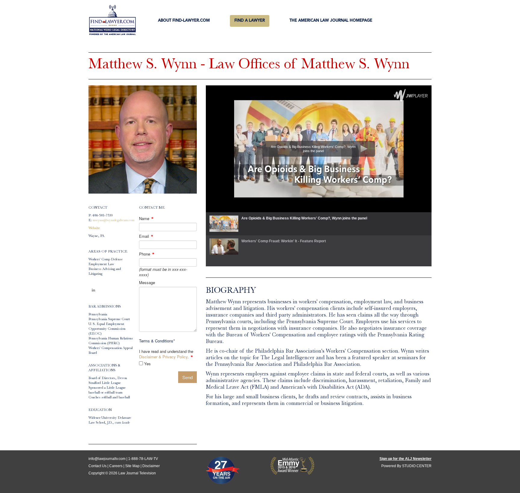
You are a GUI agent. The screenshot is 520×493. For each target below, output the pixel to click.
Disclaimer (151, 466)
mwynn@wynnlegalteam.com (114, 220)
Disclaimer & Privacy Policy (163, 357)
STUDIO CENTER (417, 466)
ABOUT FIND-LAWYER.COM (184, 21)
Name (146, 218)
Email (146, 236)
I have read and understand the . (166, 354)
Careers (115, 466)
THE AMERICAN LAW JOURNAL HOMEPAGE (330, 21)
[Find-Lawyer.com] (112, 20)
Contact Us (97, 466)
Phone (147, 254)
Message (147, 282)
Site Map (132, 466)
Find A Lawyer (249, 21)
